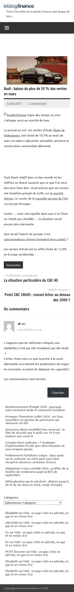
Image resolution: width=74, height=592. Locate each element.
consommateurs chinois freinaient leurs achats (35, 239)
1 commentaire (37, 103)
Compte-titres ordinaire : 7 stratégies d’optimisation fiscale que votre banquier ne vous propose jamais (35, 445)
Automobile (13, 265)
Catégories (11, 497)
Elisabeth (11, 561)
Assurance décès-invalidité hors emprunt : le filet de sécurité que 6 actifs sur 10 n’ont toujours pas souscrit (35, 432)
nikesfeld (11, 522)
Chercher (58, 392)
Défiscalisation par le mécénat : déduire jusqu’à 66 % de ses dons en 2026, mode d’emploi (37, 482)
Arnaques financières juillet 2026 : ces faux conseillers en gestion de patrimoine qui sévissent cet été (34, 419)
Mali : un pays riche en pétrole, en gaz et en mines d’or (37, 514)
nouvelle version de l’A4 (51, 198)
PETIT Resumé (15, 551)
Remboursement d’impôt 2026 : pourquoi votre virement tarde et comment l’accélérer (35, 408)
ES (7, 532)
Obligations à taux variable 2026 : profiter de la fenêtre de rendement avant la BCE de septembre (36, 471)
